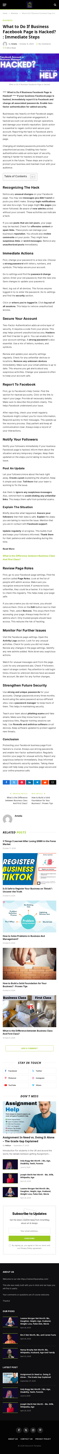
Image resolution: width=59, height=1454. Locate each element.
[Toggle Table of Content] (31, 176)
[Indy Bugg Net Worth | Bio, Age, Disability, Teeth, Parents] (10, 1164)
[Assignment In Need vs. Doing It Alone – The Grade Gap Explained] (29, 1117)
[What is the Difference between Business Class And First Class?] (29, 1011)
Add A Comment (29, 1048)
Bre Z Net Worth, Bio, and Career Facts (38, 1335)
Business (7, 20)
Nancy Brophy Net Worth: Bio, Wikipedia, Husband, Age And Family (37, 1351)
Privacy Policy (26, 1248)
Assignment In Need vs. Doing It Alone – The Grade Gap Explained (28, 1139)
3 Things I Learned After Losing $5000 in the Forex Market (29, 843)
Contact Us (27, 1439)
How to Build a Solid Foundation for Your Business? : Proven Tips (42, 800)
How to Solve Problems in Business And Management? (24, 938)
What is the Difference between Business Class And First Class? (16, 800)
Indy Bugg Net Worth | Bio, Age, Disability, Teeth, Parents (35, 1162)
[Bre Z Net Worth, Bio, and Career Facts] (10, 1338)
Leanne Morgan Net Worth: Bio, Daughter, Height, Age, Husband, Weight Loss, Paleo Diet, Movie (35, 1191)
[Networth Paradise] (29, 5)
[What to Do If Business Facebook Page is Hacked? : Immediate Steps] (29, 67)
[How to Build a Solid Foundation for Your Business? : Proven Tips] (29, 964)
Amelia (14, 44)
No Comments (45, 44)
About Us (13, 1439)
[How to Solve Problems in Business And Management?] (29, 916)
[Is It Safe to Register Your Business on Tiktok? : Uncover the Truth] (29, 869)
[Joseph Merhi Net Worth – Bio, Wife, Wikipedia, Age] (10, 1178)
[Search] (54, 5)
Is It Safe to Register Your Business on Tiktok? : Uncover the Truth (28, 890)
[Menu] (4, 5)
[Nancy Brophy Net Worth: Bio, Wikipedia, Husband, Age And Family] (10, 1353)
